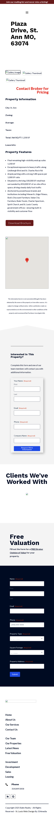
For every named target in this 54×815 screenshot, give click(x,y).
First (15, 384)
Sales (8, 771)
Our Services (12, 724)
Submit (15, 674)
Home (8, 714)
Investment (11, 762)
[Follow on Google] (13, 796)
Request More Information (27, 449)
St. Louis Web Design (25, 811)
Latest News (12, 748)
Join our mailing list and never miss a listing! (27, 2)
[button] (27, 260)
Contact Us (11, 729)
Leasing (9, 776)
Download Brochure (19, 223)
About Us (10, 719)
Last (15, 394)
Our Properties (13, 743)
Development (12, 767)
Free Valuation (13, 753)
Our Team (10, 738)
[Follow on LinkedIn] (7, 796)
